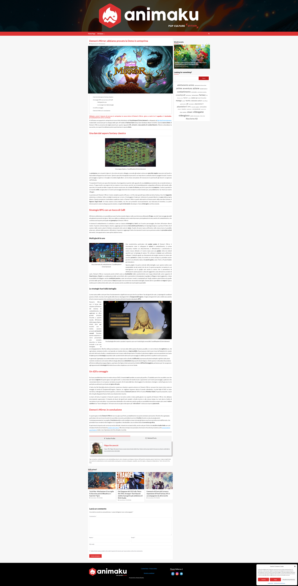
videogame (198, 111)
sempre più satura (113, 428)
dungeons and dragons (128, 459)
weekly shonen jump (195, 116)
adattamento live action (200, 85)
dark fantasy (188, 95)
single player (189, 109)
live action (203, 98)
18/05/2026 (100, 497)
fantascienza (195, 95)
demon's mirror (118, 459)
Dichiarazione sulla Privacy (279, 583)
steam (189, 112)
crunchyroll (180, 95)
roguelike (135, 461)
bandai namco (203, 88)
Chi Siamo (100, 34)
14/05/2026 (129, 500)
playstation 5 (182, 107)
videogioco (184, 115)
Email (133, 537)
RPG (189, 107)
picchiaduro (191, 104)
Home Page (91, 34)
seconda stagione (195, 107)
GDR (140, 459)
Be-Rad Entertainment (164, 120)
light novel (198, 98)
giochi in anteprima (145, 459)
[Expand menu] (104, 34)
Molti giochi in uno (102, 102)
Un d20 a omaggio (98, 107)
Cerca (203, 78)
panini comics (183, 104)
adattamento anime (185, 85)
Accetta (264, 579)
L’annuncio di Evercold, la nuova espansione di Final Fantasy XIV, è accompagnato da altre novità (158, 493)
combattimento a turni (102, 459)
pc (187, 103)
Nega (275, 579)
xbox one (202, 116)
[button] (295, 566)
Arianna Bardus (93, 497)
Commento (93, 516)
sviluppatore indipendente (152, 461)
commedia (194, 92)
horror (186, 98)
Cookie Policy (270, 583)
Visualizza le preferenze (289, 579)
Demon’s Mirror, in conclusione (101, 110)
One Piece (205, 100)
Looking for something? (183, 72)
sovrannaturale (196, 109)
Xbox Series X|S (192, 119)
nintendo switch (196, 101)
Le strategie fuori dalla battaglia (105, 105)
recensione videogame (126, 461)
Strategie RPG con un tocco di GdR (103, 100)
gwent (152, 459)
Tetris (160, 461)
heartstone (157, 459)
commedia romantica (201, 92)
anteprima (94, 459)
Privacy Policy (153, 568)
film (207, 95)
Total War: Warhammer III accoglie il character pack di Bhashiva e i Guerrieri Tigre (101, 493)
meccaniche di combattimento (96, 461)
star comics (183, 112)
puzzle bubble (111, 461)
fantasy (136, 459)
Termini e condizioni (149, 573)
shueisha (184, 109)
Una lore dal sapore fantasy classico (103, 97)
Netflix (188, 101)
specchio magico (142, 461)
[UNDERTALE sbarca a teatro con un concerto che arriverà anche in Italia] (192, 57)
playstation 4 (199, 104)
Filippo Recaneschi (94, 43)
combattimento (184, 92)
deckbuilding (112, 459)
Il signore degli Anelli (165, 459)
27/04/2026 (157, 497)
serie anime (203, 107)
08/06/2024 (102, 43)
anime (179, 88)
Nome (91, 537)
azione (196, 88)
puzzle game (118, 461)
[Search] (209, 33)
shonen (179, 109)
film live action (180, 98)
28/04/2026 (186, 66)
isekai (189, 98)
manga (179, 100)
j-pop (193, 98)
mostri (105, 461)
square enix (203, 109)
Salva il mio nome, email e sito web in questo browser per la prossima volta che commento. (117, 551)
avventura (187, 88)
